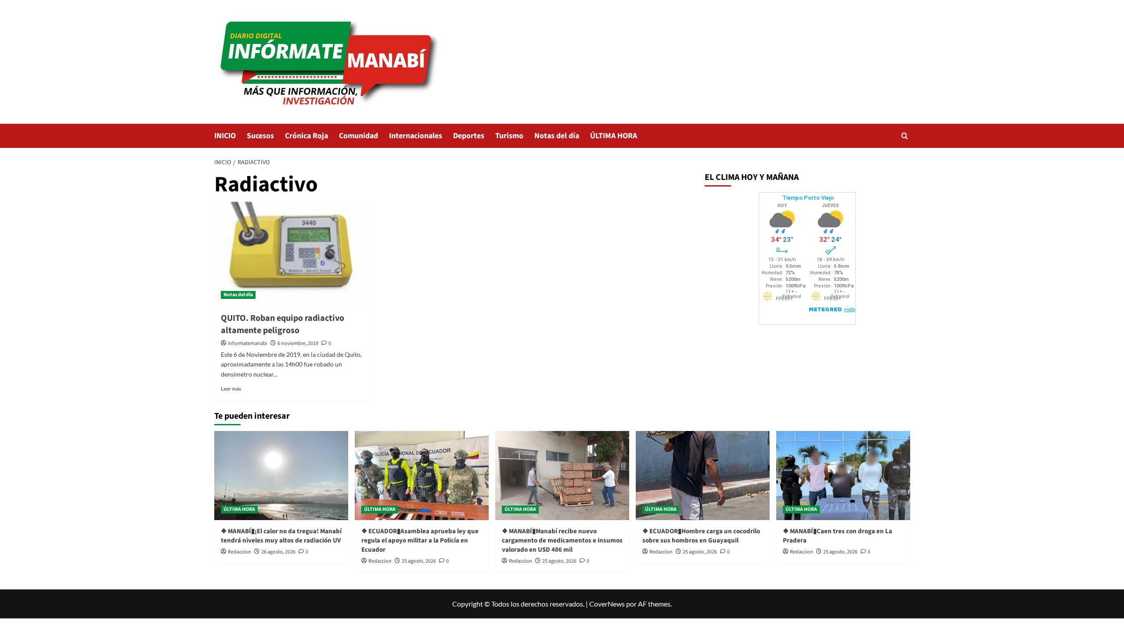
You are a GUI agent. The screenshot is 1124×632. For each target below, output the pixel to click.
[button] (904, 136)
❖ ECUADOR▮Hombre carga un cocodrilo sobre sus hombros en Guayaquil (701, 536)
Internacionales (415, 135)
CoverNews (607, 604)
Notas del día (556, 135)
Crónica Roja (306, 135)
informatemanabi (247, 343)
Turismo (509, 135)
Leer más (231, 388)
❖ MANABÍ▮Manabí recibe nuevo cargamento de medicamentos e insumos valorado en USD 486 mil (562, 540)
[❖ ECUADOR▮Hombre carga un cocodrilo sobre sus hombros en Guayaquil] (703, 475)
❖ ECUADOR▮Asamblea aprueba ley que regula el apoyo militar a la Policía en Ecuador (420, 540)
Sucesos (260, 135)
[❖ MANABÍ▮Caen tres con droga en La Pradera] (843, 475)
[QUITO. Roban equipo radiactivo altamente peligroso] (292, 253)
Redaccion (239, 552)
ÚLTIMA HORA (613, 135)
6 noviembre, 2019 (297, 343)
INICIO (225, 135)
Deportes (468, 135)
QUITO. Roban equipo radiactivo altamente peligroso (282, 324)
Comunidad (358, 135)
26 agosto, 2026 (278, 552)
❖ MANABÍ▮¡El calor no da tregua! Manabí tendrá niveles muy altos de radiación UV (281, 536)
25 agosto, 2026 (419, 561)
